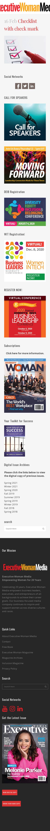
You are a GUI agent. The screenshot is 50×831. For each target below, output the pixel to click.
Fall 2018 (9, 508)
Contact (6, 641)
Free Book (7, 647)
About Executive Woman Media (19, 636)
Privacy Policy (9, 668)
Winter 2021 (11, 486)
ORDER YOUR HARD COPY (11, 804)
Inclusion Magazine (12, 663)
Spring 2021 (11, 482)
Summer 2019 (12, 497)
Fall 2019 (9, 493)
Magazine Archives (12, 657)
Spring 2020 (11, 490)
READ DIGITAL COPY (10, 792)
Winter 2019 (11, 504)
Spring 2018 (11, 511)
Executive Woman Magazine (17, 652)
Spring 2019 (11, 500)
